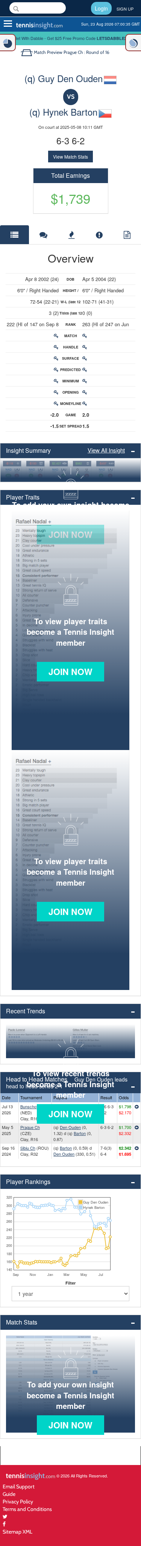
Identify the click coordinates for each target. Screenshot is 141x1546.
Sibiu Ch (27, 1148)
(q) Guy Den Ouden (63, 78)
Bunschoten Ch (34, 1106)
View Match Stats (70, 156)
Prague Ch (30, 1127)
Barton (80, 1133)
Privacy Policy (18, 1501)
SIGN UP (125, 9)
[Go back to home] (27, 52)
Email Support (19, 1486)
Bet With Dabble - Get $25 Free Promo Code (70, 38)
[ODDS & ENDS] (8, 42)
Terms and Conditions (27, 1509)
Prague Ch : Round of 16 (86, 52)
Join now (70, 671)
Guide (9, 1494)
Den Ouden (70, 1127)
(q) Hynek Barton (63, 111)
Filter (70, 1283)
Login (101, 8)
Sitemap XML (17, 1531)
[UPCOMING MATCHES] (133, 42)
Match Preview (48, 52)
